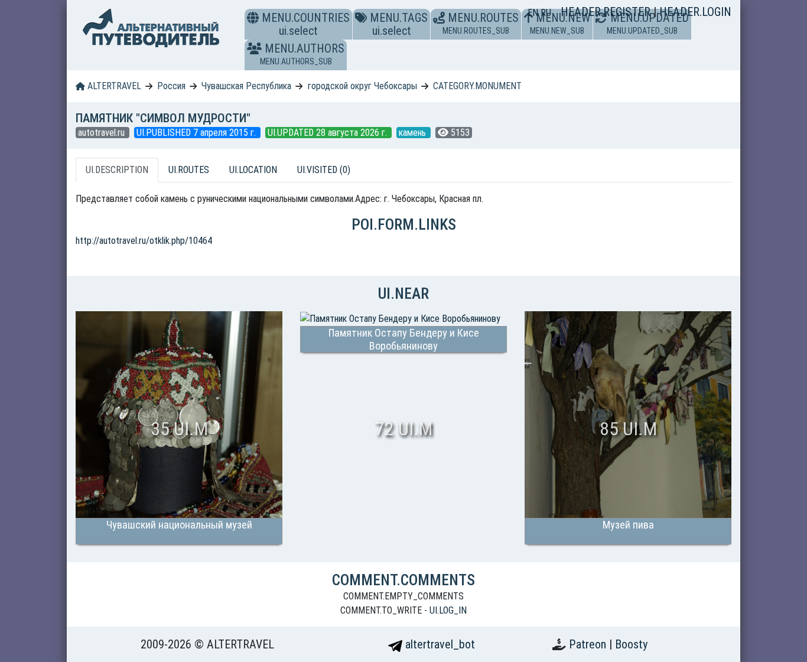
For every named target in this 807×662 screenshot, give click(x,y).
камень (413, 132)
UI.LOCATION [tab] (253, 169)
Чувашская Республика (246, 86)
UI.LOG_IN (448, 610)
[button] (254, 48)
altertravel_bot (438, 644)
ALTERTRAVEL (113, 86)
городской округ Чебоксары (362, 86)
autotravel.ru (102, 132)
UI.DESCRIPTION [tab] (117, 169)
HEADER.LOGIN (695, 12)
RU (546, 12)
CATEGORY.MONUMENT (477, 86)
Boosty (631, 644)
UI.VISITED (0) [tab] (323, 169)
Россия (171, 86)
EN (534, 12)
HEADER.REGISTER (607, 12)
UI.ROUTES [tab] (188, 169)
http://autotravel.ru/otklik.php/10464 (144, 240)
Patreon (589, 644)
